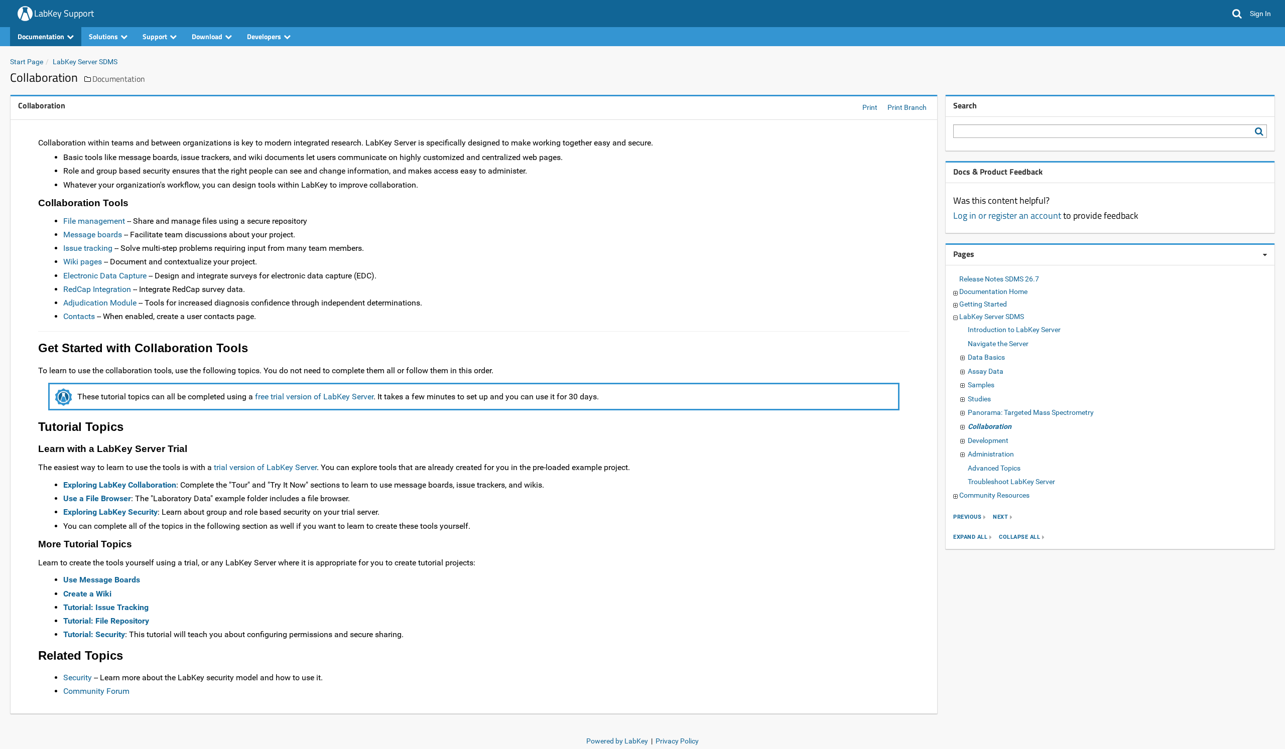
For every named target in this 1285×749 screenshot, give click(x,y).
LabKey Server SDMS (85, 62)
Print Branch (907, 107)
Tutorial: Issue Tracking (106, 607)
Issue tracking (87, 248)
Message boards (92, 234)
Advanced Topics (994, 468)
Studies (979, 399)
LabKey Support (64, 13)
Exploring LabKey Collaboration (119, 485)
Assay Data (985, 371)
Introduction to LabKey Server (1014, 330)
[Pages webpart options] (1265, 254)
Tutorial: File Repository (106, 621)
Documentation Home (993, 291)
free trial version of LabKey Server (314, 396)
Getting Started (983, 304)
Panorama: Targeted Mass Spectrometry (1031, 412)
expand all (970, 537)
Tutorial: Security (94, 634)
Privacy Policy (677, 741)
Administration (991, 454)
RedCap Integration (97, 289)
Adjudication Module (100, 303)
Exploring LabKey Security (110, 512)
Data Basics (986, 357)
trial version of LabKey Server (265, 467)
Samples (981, 385)
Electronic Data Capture (105, 275)
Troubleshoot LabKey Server (1011, 482)
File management (94, 221)
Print (869, 107)
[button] (1237, 13)
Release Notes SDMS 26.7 (999, 279)
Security (77, 677)
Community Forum (96, 691)
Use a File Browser (97, 498)
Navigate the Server (998, 344)
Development (988, 440)
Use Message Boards (101, 579)
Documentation (118, 79)
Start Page (26, 62)
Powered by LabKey (617, 741)
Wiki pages (82, 261)
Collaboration (989, 426)
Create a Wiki (87, 593)
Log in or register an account (1007, 215)
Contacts (79, 316)
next (1000, 517)
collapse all (1019, 537)
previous (967, 517)
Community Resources (994, 495)
